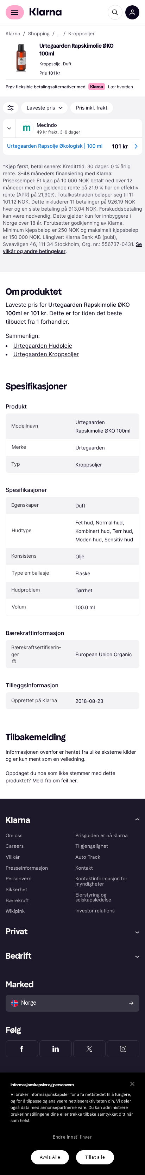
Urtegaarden (90, 448)
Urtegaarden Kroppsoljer (46, 354)
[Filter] (10, 107)
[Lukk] (132, 1084)
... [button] (59, 34)
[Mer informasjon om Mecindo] (9, 128)
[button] (21, 58)
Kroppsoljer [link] (81, 34)
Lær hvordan (120, 86)
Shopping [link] (39, 34)
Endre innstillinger (72, 1137)
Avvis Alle (50, 1157)
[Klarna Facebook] (22, 1048)
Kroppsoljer (88, 465)
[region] (72, 1124)
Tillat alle (95, 1157)
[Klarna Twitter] (89, 1048)
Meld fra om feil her (54, 780)
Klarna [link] (13, 34)
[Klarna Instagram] (123, 1048)
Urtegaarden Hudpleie (42, 345)
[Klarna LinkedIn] (55, 1048)
